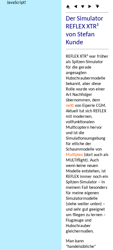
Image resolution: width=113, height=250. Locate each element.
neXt (70, 106)
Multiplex (74, 155)
